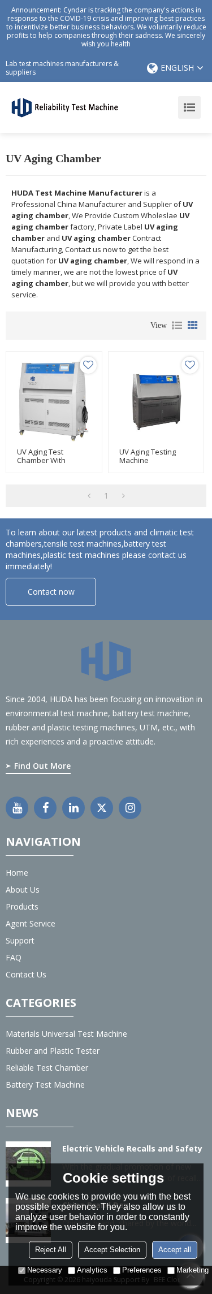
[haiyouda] (65, 106)
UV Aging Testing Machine (147, 456)
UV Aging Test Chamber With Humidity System (45, 460)
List (177, 325)
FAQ (13, 957)
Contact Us (26, 974)
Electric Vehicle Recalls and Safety (132, 1148)
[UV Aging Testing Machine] (156, 399)
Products (22, 906)
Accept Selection (112, 1249)
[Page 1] (89, 495)
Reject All (50, 1249)
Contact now (51, 591)
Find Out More (42, 765)
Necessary (44, 1270)
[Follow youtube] (17, 808)
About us (23, 889)
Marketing (192, 1270)
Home (17, 872)
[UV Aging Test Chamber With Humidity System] (54, 399)
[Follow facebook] (45, 808)
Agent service (30, 923)
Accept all (174, 1249)
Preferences (142, 1270)
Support (20, 940)
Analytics (92, 1270)
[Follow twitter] (101, 808)
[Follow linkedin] (73, 808)
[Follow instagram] (130, 808)
